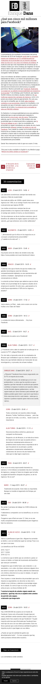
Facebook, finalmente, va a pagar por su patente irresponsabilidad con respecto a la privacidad (20, 91)
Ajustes (14, 680)
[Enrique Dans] (21, 6)
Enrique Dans (9, 371)
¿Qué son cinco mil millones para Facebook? (19, 20)
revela (25, 56)
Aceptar (6, 680)
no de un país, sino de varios (18, 117)
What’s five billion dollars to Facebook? (15, 152)
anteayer (13, 127)
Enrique (20, 13)
